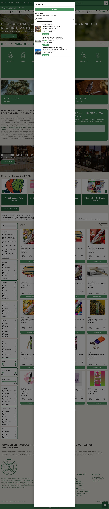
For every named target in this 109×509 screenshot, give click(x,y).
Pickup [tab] (55, 9)
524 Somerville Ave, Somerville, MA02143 (52, 38)
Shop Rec (45, 34)
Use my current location (44, 21)
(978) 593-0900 (48, 31)
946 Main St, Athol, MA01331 (49, 28)
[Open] (72, 18)
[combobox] (53, 18)
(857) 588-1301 (48, 52)
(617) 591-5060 (48, 42)
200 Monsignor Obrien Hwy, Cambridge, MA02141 (54, 49)
